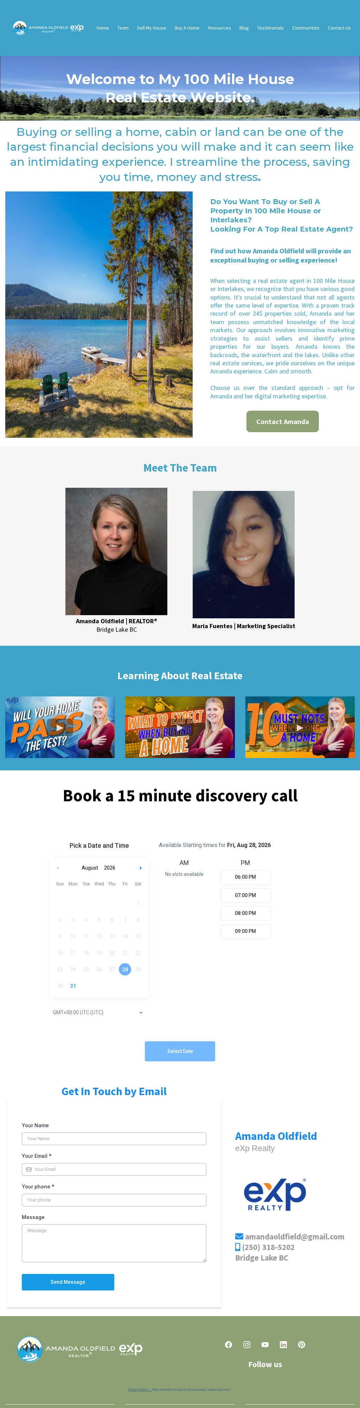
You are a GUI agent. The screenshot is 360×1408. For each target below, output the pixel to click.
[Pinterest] (301, 1344)
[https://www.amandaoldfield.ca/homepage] (47, 28)
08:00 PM (245, 913)
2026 (109, 868)
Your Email (37, 1156)
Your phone (38, 1186)
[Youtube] (265, 1344)
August (90, 868)
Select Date (180, 1051)
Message (33, 1217)
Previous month (57, 868)
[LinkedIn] (283, 1344)
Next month (141, 868)
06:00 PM (245, 877)
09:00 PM (245, 931)
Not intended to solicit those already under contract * (180, 1389)
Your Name (35, 1125)
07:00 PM (245, 895)
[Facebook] (228, 1344)
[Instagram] (247, 1344)
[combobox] (99, 1013)
